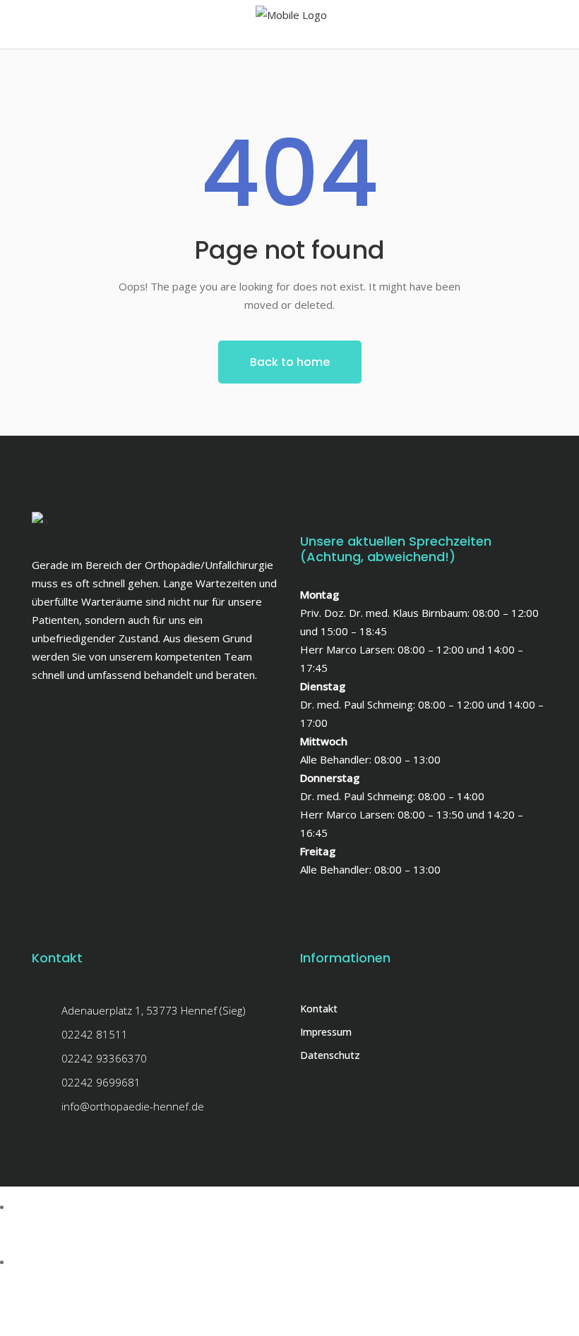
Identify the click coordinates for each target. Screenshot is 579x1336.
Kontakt (319, 1008)
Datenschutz (330, 1055)
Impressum (326, 1031)
